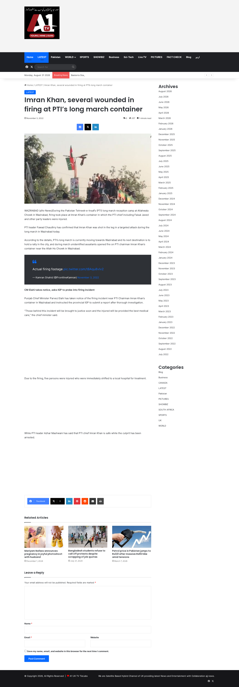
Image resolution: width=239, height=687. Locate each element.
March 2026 (165, 118)
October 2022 (166, 338)
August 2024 (165, 220)
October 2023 (166, 273)
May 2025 (164, 171)
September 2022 (167, 343)
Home (30, 57)
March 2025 (165, 182)
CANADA (163, 382)
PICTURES (156, 57)
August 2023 (165, 284)
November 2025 (167, 139)
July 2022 (163, 354)
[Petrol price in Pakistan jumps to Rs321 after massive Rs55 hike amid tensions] (131, 537)
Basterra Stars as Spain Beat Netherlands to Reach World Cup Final (105, 75)
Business (114, 57)
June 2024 (164, 231)
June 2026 (164, 102)
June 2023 (164, 295)
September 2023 (167, 279)
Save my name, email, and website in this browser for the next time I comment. (68, 651)
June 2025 (164, 166)
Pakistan (55, 57)
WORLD (69, 57)
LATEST (42, 57)
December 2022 (167, 327)
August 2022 (165, 349)
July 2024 (163, 225)
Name (28, 623)
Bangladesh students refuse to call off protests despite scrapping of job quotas (86, 553)
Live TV (142, 57)
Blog (188, 57)
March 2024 (165, 247)
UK (160, 420)
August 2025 (165, 155)
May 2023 (164, 300)
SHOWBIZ (98, 57)
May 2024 (164, 236)
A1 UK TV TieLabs (79, 676)
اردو (198, 57)
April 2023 (164, 306)
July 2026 (163, 96)
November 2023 (167, 268)
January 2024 (165, 257)
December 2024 (167, 198)
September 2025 (167, 150)
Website (94, 637)
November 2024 (167, 204)
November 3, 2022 (88, 277)
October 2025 (166, 145)
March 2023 (165, 311)
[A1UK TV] (42, 23)
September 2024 (167, 214)
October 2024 (166, 209)
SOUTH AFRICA (166, 409)
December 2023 (167, 263)
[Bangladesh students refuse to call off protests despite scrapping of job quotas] (87, 537)
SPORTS (84, 57)
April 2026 (164, 112)
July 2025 (163, 161)
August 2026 (165, 91)
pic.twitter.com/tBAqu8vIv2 (83, 269)
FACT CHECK (174, 57)
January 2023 (165, 322)
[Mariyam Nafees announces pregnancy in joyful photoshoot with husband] (43, 537)
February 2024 (166, 252)
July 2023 (163, 290)
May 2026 (164, 107)
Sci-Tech (129, 57)
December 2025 (167, 134)
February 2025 (166, 188)
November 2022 (167, 333)
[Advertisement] (152, 26)
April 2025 (164, 177)
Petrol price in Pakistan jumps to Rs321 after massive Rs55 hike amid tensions (131, 554)
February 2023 (166, 316)
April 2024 (164, 241)
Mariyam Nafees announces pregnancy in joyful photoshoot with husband (43, 554)
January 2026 (165, 129)
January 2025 (165, 193)
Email (28, 637)
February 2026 (166, 123)
